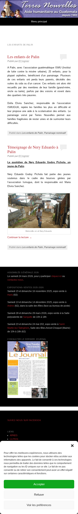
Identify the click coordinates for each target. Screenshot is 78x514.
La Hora (14, 439)
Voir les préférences (39, 505)
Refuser (39, 494)
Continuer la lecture (19, 237)
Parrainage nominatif (55, 133)
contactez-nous (15, 280)
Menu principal (39, 21)
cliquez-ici (56, 276)
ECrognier (24, 61)
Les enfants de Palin (23, 56)
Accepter (39, 484)
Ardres (10, 305)
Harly (10, 294)
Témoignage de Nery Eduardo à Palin (32, 149)
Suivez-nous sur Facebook (24, 420)
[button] (72, 446)
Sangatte (27, 317)
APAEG (13, 435)
